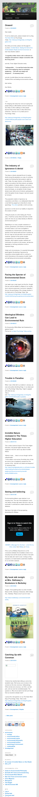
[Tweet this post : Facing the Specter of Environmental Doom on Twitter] (19, 303)
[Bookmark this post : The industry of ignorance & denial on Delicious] (6, 263)
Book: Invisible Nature (22, 14)
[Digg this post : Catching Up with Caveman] (9, 705)
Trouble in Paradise (14, 378)
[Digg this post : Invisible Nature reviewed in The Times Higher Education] (9, 480)
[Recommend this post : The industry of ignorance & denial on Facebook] (11, 263)
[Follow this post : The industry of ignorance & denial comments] (21, 263)
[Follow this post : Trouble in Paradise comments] (21, 421)
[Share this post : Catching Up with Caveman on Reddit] (14, 705)
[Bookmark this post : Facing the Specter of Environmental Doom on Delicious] (6, 303)
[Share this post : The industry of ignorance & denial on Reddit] (14, 263)
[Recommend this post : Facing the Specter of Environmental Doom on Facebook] (11, 303)
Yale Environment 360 (11, 784)
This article (15, 205)
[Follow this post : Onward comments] (21, 92)
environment (8, 732)
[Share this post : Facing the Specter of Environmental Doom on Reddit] (14, 303)
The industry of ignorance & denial (14, 167)
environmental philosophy (15, 740)
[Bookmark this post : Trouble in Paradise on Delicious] (6, 421)
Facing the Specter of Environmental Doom (15, 276)
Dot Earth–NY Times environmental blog (17, 772)
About (12, 14)
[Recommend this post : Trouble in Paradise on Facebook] (11, 421)
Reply (19, 158)
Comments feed (9, 795)
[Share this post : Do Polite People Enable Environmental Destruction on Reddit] (14, 154)
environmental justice (13, 738)
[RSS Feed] (23, 724)
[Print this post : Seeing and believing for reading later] (24, 565)
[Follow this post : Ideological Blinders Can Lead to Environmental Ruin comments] (21, 366)
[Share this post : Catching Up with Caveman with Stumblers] (16, 705)
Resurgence (8, 780)
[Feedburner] (13, 724)
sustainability (11, 746)
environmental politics (13, 742)
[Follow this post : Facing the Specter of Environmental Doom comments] (21, 303)
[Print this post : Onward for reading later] (24, 92)
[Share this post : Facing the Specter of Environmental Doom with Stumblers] (16, 303)
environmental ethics (13, 736)
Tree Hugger (8, 782)
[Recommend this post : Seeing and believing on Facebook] (11, 565)
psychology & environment (15, 744)
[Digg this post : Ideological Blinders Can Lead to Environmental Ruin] (9, 366)
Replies (21, 709)
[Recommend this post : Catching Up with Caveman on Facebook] (11, 705)
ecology (9, 734)
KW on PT (8, 764)
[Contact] (6, 724)
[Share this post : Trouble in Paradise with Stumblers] (16, 421)
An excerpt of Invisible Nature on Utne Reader (18, 762)
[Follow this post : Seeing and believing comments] (21, 565)
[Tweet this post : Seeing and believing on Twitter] (19, 565)
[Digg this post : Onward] (9, 92)
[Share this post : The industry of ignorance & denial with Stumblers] (16, 263)
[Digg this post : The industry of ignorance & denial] (9, 263)
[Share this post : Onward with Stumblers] (16, 92)
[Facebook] (9, 724)
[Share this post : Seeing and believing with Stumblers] (16, 565)
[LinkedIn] (16, 724)
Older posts (9, 715)
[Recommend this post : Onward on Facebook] (11, 92)
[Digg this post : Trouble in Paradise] (9, 421)
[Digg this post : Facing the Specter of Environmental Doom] (9, 303)
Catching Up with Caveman (13, 656)
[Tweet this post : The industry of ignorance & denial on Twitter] (19, 263)
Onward (8, 25)
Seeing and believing (15, 491)
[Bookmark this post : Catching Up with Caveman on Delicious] (6, 705)
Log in (7, 791)
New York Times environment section (16, 776)
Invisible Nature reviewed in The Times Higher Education (16, 435)
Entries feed (8, 793)
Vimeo (27, 547)
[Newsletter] (19, 724)
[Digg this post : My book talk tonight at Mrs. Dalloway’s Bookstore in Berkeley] (9, 643)
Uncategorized (14, 96)
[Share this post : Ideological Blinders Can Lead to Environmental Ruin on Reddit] (14, 366)
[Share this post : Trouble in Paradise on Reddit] (14, 421)
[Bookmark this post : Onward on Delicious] (6, 92)
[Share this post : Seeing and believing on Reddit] (14, 565)
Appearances (8, 18)
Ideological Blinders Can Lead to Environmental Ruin (14, 317)
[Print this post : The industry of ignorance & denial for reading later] (24, 263)
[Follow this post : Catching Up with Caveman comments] (21, 705)
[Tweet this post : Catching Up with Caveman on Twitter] (19, 705)
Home (7, 14)
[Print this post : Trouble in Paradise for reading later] (24, 421)
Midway (22, 547)
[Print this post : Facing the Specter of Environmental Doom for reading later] (24, 303)
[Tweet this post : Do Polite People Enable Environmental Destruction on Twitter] (19, 154)
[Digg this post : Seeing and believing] (9, 565)
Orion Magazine (9, 778)
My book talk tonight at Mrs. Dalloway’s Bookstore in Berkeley (15, 580)
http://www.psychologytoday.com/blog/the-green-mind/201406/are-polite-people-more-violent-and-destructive (18, 119)
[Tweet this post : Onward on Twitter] (19, 92)
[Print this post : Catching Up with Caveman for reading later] (24, 705)
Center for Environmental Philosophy (16, 770)
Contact (17, 18)
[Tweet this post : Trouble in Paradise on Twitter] (19, 421)
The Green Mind (9, 38)
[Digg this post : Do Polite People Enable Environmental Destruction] (9, 154)
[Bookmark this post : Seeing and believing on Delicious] (6, 565)
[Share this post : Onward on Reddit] (14, 92)
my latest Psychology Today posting (21, 331)
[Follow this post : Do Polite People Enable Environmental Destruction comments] (21, 154)
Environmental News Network (13, 774)
